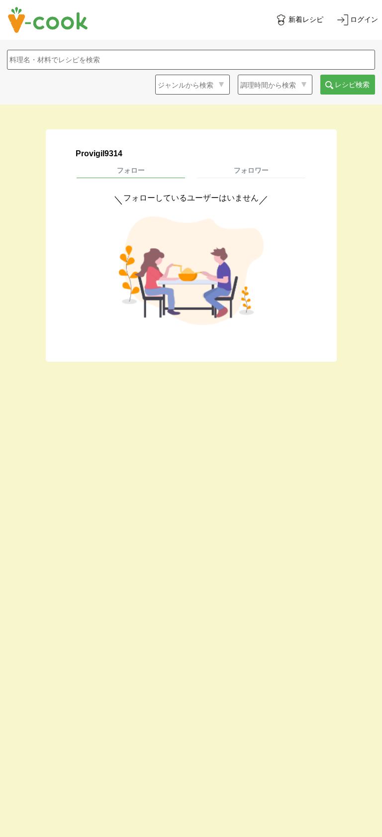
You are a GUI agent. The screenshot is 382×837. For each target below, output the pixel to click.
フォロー (131, 170)
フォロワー (251, 170)
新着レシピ (305, 19)
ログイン (364, 19)
